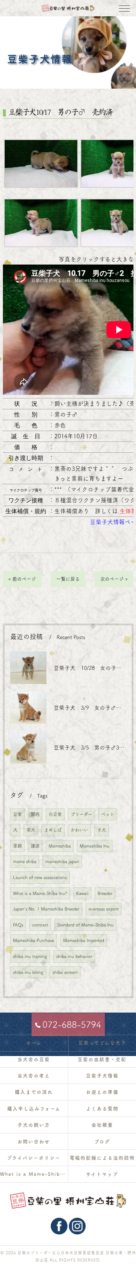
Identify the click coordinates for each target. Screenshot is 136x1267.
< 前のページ (22, 579)
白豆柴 (55, 814)
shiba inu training (30, 956)
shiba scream (65, 972)
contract (40, 924)
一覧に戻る (68, 579)
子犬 (101, 830)
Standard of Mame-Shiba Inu (85, 924)
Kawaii (82, 893)
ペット (107, 814)
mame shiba (24, 861)
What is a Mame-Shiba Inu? (40, 893)
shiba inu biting (28, 972)
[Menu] (124, 8)
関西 (35, 814)
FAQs (18, 924)
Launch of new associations (40, 877)
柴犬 (30, 830)
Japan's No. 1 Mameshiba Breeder (46, 909)
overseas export (103, 909)
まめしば (53, 830)
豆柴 (17, 814)
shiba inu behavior (74, 956)
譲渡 (35, 846)
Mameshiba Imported (83, 940)
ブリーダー (81, 814)
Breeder (105, 893)
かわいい (79, 830)
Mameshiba (60, 846)
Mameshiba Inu (95, 846)
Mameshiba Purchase (33, 940)
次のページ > (114, 579)
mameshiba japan (62, 861)
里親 (17, 846)
